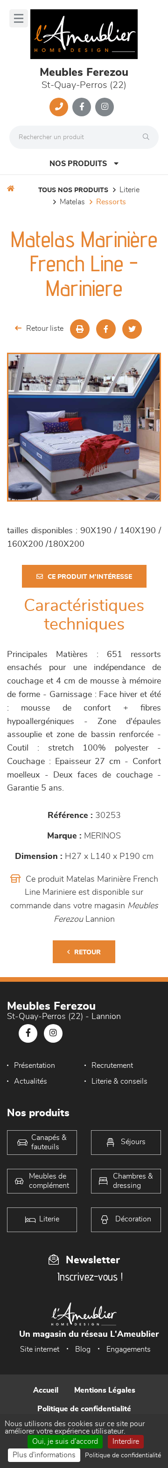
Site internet (39, 1349)
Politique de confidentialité (84, 1409)
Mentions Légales (104, 1390)
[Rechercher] (148, 137)
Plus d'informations (44, 1455)
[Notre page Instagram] (104, 107)
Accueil (45, 1390)
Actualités (30, 1081)
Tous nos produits (73, 190)
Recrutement (112, 1065)
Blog (83, 1349)
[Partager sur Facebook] (106, 329)
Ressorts (111, 202)
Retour (87, 952)
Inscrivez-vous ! (90, 1276)
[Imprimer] (80, 329)
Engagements (128, 1349)
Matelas (72, 202)
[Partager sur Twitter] (132, 329)
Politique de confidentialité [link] (123, 1455)
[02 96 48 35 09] (58, 107)
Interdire (125, 1441)
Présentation (34, 1065)
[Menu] (18, 18)
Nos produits (78, 164)
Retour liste (44, 328)
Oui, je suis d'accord (65, 1441)
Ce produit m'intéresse (90, 577)
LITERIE (129, 190)
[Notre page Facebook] (81, 107)
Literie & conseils (119, 1081)
